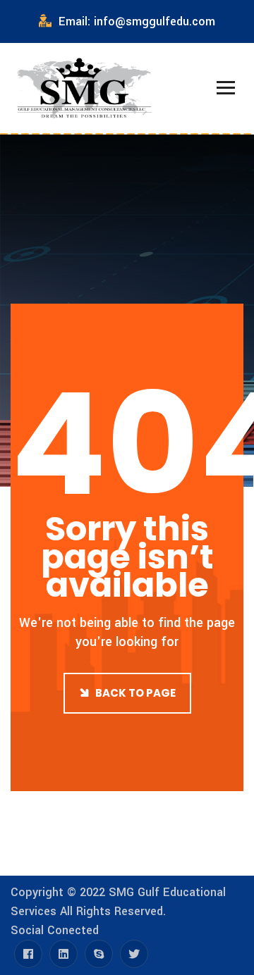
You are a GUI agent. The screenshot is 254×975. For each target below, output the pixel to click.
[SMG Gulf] (85, 88)
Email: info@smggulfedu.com (137, 21)
